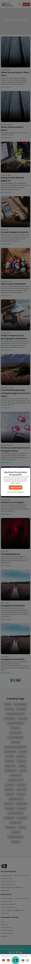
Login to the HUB (15, 487)
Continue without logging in (15, 492)
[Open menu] (27, 960)
